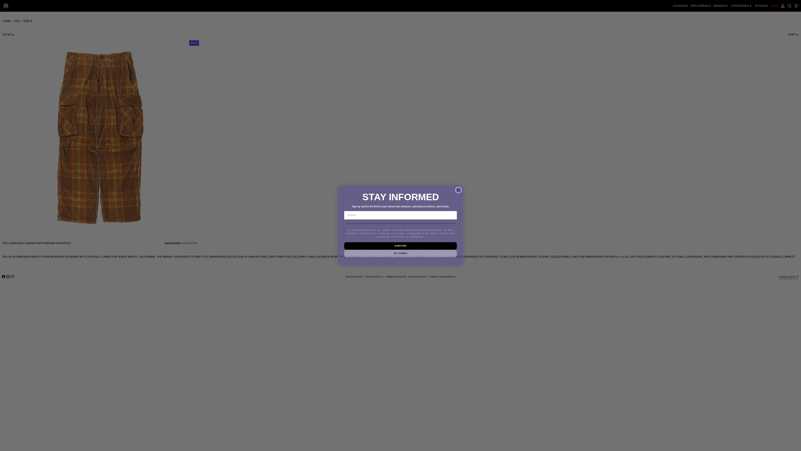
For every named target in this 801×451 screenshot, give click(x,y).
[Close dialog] (458, 190)
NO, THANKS (400, 253)
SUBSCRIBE (400, 246)
